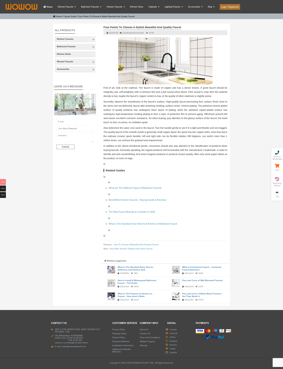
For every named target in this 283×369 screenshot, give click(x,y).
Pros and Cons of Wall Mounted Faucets (202, 280)
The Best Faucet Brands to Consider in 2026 (132, 212)
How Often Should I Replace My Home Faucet (130, 248)
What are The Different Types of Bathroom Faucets (135, 188)
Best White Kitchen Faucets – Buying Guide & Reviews (137, 200)
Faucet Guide (70, 16)
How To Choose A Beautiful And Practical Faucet (136, 244)
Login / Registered (230, 7)
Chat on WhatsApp (277, 157)
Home (59, 16)
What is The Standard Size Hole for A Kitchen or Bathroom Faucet (143, 224)
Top (277, 196)
